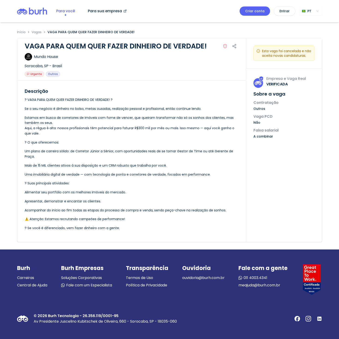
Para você (65, 11)
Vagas (37, 32)
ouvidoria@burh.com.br (203, 277)
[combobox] (310, 11)
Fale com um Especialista (89, 285)
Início (21, 32)
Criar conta (255, 11)
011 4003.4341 (255, 277)
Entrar (285, 11)
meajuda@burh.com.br (259, 285)
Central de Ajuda (32, 285)
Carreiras (25, 277)
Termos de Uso (139, 277)
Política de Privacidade (146, 285)
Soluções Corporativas (81, 277)
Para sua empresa (105, 11)
